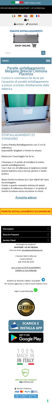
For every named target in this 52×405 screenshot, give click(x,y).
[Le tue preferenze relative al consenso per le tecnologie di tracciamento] (47, 400)
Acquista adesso (26, 197)
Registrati (33, 24)
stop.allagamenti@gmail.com (32, 250)
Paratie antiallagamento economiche (26, 211)
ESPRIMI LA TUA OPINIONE (26, 271)
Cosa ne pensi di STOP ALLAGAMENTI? (26, 268)
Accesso (20, 24)
